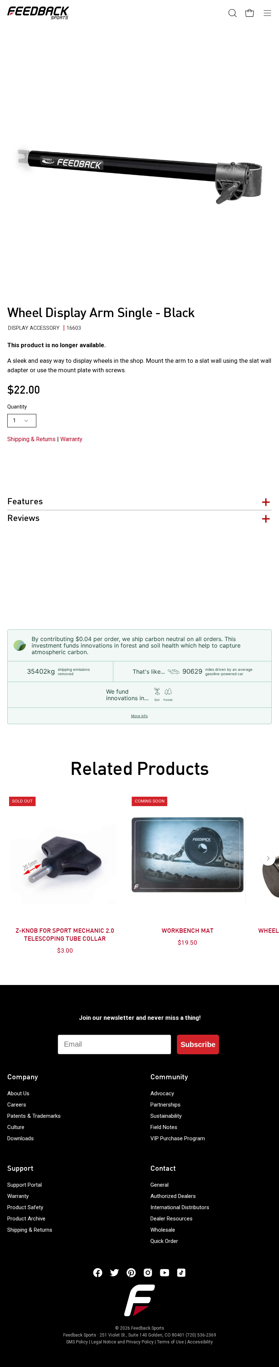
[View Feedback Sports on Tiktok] (181, 1272)
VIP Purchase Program (177, 1138)
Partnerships (165, 1104)
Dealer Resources (171, 1218)
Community (169, 1077)
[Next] (268, 858)
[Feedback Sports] (38, 13)
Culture (15, 1127)
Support (20, 1169)
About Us (18, 1093)
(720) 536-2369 (201, 1335)
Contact (163, 1169)
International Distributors (179, 1207)
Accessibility (200, 1342)
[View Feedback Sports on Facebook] (97, 1272)
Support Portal (24, 1185)
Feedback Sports (147, 1328)
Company (22, 1077)
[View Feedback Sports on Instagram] (147, 1272)
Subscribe (198, 1044)
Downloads (20, 1138)
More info (139, 716)
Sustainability (166, 1116)
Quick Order (164, 1241)
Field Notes (163, 1127)
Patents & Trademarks (34, 1116)
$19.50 (187, 942)
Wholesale (162, 1230)
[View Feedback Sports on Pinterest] (131, 1272)
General (159, 1185)
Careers (16, 1104)
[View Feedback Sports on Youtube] (164, 1272)
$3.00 (65, 950)
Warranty (71, 439)
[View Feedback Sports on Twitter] (114, 1272)
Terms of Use (170, 1342)
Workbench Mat (188, 931)
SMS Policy (77, 1342)
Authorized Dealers (173, 1196)
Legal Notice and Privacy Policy (122, 1342)
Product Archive (26, 1218)
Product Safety (25, 1207)
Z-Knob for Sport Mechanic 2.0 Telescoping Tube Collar (65, 935)
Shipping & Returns (31, 439)
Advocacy (162, 1093)
